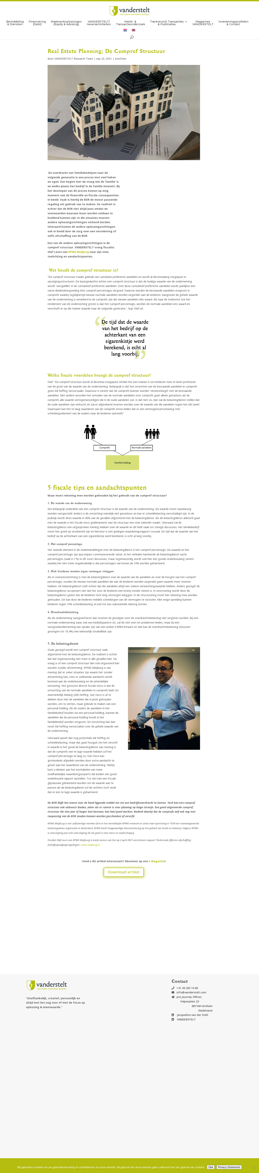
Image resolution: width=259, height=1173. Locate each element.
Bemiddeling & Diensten (15, 23)
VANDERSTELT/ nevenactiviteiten (99, 23)
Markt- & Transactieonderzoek (130, 23)
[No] (254, 1168)
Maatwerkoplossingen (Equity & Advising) (66, 23)
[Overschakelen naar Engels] (133, 32)
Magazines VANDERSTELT (202, 23)
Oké (210, 1167)
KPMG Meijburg (78, 252)
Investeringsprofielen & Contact (233, 23)
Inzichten (120, 58)
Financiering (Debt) (37, 23)
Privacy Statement (229, 1167)
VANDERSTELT (185, 1019)
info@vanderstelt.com (191, 992)
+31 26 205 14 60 (187, 988)
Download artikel (124, 871)
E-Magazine (157, 861)
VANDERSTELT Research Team (73, 58)
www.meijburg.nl (90, 844)
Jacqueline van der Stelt (191, 1015)
